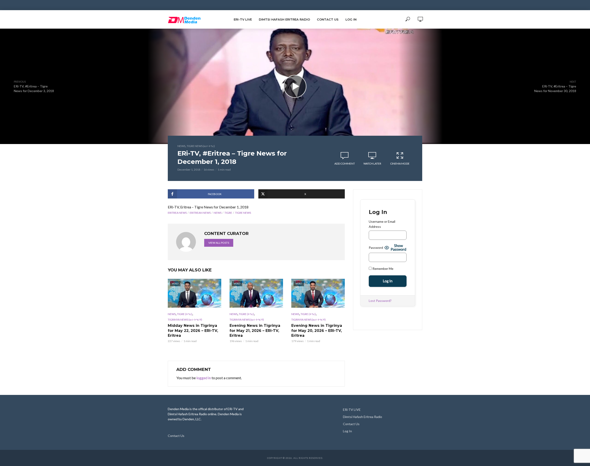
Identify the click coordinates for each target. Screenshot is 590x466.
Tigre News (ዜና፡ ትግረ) (201, 146)
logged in (203, 378)
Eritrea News (177, 212)
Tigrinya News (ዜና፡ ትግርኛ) (185, 319)
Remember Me (382, 269)
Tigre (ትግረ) (184, 314)
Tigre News (243, 212)
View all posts (218, 242)
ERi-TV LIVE (243, 19)
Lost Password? (380, 301)
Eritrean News (200, 212)
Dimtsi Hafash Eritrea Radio (284, 19)
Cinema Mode (400, 163)
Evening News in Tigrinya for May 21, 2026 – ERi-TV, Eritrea (255, 330)
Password (376, 248)
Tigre (228, 212)
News (181, 146)
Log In (351, 19)
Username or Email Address (382, 223)
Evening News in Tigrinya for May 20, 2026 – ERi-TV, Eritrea (316, 330)
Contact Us (328, 19)
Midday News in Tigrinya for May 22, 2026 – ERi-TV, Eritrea (193, 330)
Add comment (344, 163)
